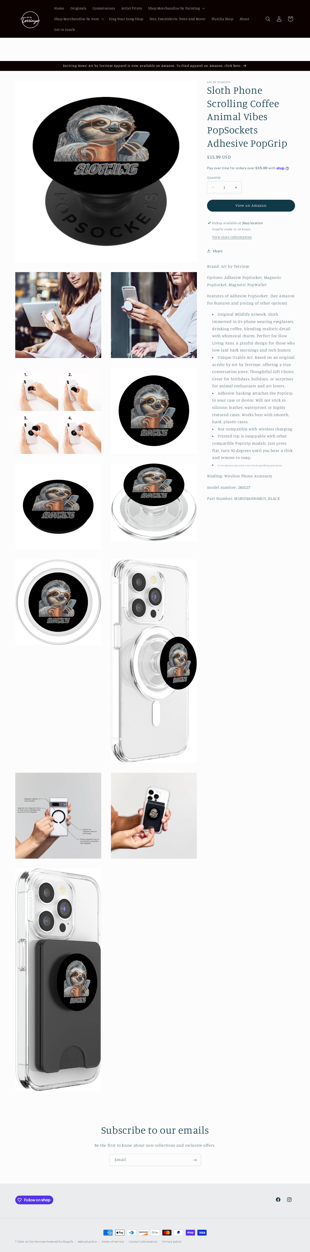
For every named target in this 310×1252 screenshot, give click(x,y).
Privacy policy (171, 1241)
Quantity (213, 177)
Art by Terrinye (35, 1241)
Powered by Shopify (59, 1241)
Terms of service (113, 1241)
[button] (176, 8)
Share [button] (218, 251)
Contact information (143, 1241)
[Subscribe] (195, 1160)
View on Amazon (251, 205)
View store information (232, 237)
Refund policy (87, 1241)
